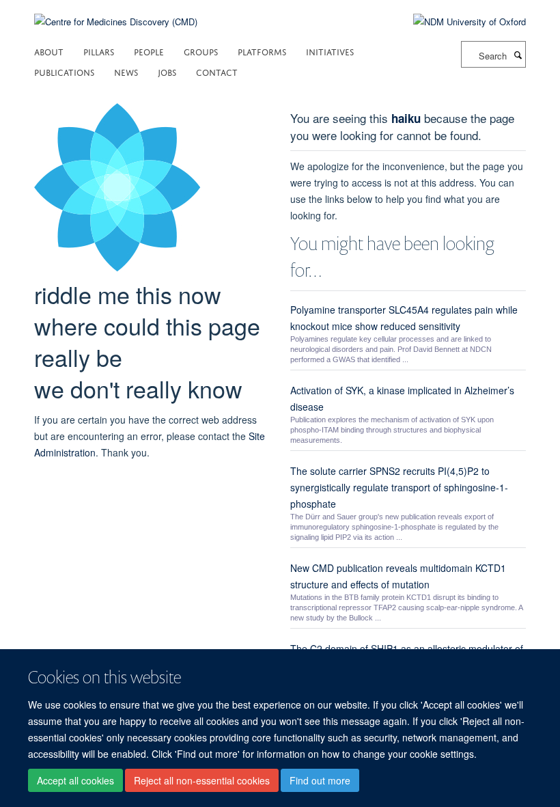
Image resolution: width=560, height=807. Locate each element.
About (49, 50)
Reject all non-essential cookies (202, 780)
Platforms (262, 50)
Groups (201, 50)
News (126, 71)
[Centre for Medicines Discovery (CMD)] (115, 13)
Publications (64, 71)
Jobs (167, 71)
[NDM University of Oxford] (459, 22)
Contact (217, 71)
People (149, 50)
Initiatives (330, 50)
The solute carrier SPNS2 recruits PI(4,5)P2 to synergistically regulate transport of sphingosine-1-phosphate (399, 487)
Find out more (320, 780)
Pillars (98, 50)
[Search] (517, 54)
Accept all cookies (75, 780)
